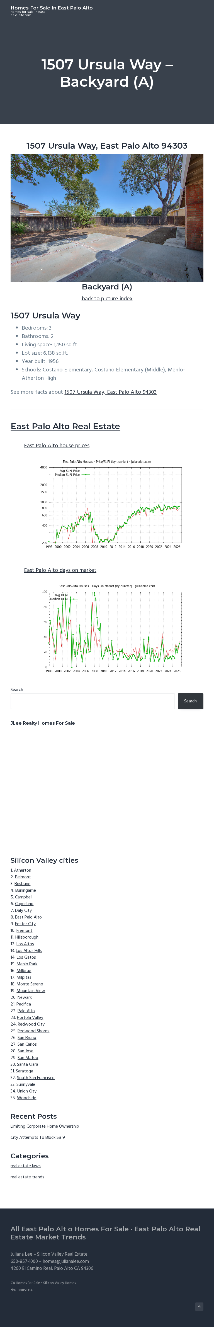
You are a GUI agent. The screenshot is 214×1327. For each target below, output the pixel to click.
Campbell (23, 897)
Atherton (22, 870)
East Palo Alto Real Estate (65, 426)
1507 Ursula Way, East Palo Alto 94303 (110, 392)
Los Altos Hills (29, 950)
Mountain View (30, 991)
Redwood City (31, 1024)
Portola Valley (30, 1017)
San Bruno (27, 1037)
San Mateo (28, 1058)
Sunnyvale (25, 1084)
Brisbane (22, 884)
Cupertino (24, 904)
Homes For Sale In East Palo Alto (52, 8)
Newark (25, 997)
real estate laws (26, 1166)
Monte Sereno (29, 984)
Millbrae (23, 971)
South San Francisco (36, 1078)
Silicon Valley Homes (59, 1283)
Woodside (26, 1098)
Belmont (23, 877)
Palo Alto (26, 1011)
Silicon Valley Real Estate (62, 1254)
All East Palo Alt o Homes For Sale (70, 1229)
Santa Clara (27, 1064)
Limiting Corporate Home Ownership (45, 1126)
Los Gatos (26, 957)
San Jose (25, 1051)
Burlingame (25, 890)
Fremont (24, 930)
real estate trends (27, 1177)
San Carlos (27, 1044)
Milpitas (23, 977)
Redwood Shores (33, 1031)
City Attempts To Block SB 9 (38, 1137)
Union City (27, 1091)
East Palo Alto (28, 917)
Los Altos (25, 944)
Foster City (25, 924)
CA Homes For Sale (25, 1283)
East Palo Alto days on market (60, 570)
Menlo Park (26, 964)
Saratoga (24, 1071)
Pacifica (23, 1004)
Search (17, 689)
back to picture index (107, 298)
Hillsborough (26, 937)
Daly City (23, 910)
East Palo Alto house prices (56, 445)
